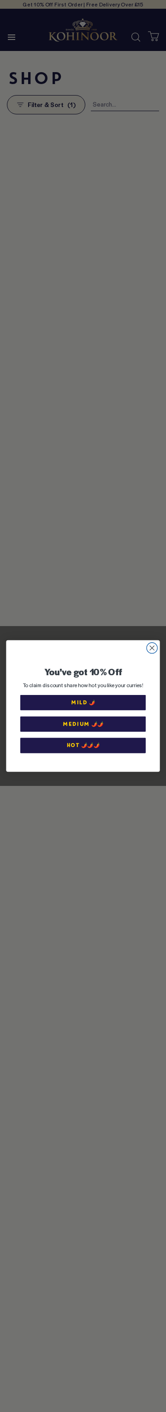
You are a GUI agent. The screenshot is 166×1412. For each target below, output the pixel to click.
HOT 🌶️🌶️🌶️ (83, 745)
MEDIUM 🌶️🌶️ (83, 723)
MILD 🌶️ (83, 702)
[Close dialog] (152, 648)
